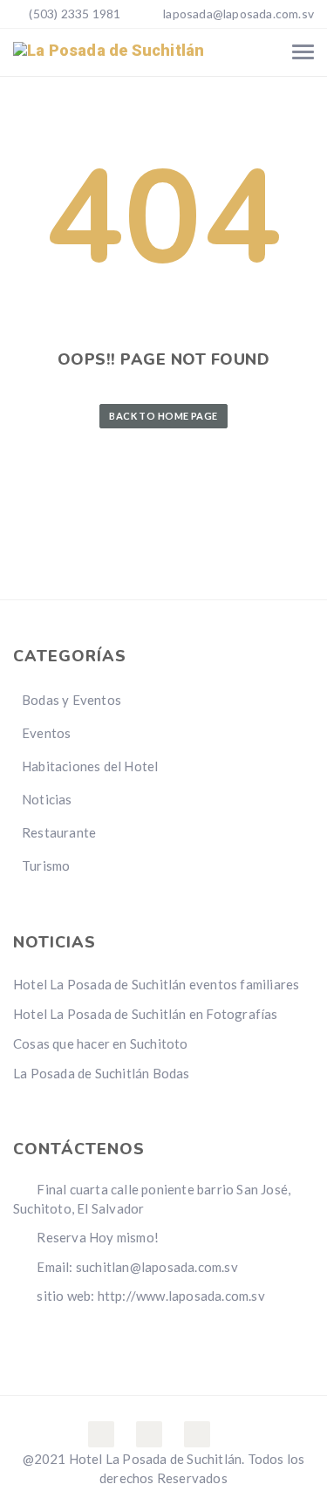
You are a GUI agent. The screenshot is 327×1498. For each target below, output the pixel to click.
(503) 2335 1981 (73, 13)
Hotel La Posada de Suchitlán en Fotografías (145, 1014)
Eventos (46, 733)
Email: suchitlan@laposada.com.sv (136, 1267)
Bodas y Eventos (71, 700)
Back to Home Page (163, 415)
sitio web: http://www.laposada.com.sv (149, 1295)
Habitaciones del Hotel (90, 766)
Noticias (47, 799)
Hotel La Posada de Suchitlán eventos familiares (156, 984)
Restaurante (59, 832)
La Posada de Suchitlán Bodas (101, 1073)
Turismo (46, 865)
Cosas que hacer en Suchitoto (100, 1043)
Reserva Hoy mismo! (96, 1237)
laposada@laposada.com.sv (238, 13)
